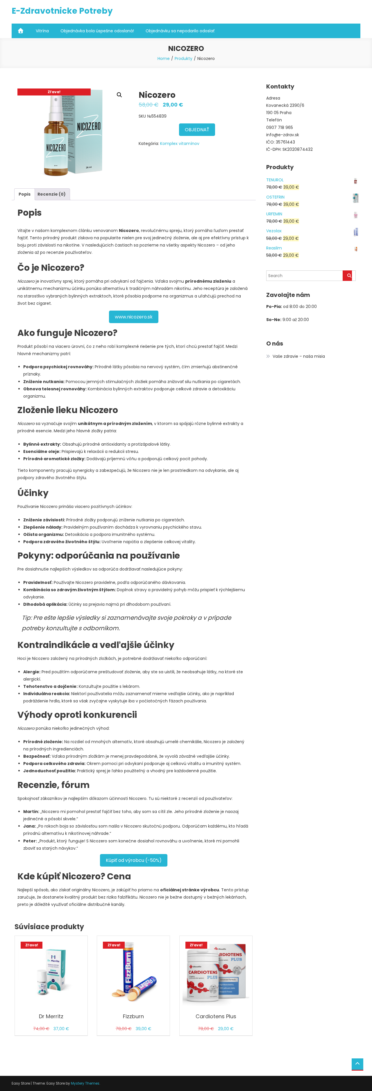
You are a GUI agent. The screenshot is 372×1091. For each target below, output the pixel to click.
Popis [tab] (25, 194)
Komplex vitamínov (179, 143)
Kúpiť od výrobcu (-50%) (134, 860)
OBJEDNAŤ (197, 129)
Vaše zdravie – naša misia (299, 356)
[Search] (347, 275)
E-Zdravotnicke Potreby (62, 11)
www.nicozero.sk (134, 317)
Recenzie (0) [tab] (51, 194)
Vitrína (42, 31)
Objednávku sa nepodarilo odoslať (180, 31)
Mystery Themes (85, 1083)
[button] (119, 95)
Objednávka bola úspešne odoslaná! (97, 31)
